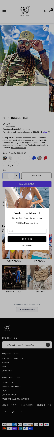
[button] (46, 190)
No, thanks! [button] (27, 245)
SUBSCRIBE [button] (27, 239)
